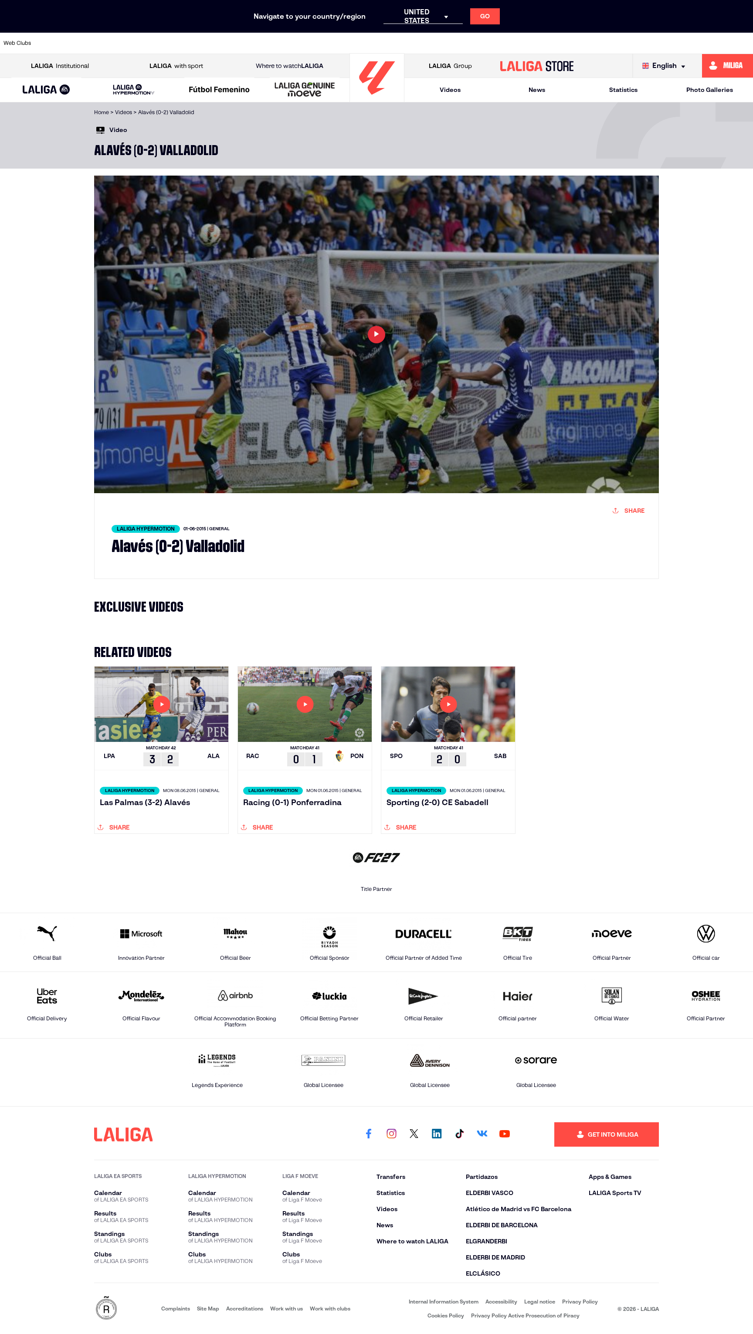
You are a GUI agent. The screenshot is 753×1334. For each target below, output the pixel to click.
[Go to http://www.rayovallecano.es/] (455, 43)
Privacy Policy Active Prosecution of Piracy (525, 1315)
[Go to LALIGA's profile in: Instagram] (391, 1134)
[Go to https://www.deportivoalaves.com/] (203, 43)
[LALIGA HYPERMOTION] (133, 90)
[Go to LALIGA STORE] (537, 66)
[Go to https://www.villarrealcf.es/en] (743, 43)
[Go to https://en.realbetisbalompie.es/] (563, 43)
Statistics (623, 89)
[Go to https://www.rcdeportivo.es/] (491, 43)
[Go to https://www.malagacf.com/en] (383, 43)
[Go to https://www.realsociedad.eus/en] (635, 43)
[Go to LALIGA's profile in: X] (414, 1134)
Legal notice (539, 1301)
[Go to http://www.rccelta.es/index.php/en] (168, 43)
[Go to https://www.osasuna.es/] (132, 43)
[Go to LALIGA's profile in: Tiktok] (459, 1134)
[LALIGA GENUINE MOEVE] (305, 90)
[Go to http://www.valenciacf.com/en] (707, 43)
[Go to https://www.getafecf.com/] (312, 43)
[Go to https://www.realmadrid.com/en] (599, 43)
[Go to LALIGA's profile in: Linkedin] (436, 1134)
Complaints (175, 1308)
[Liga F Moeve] (219, 90)
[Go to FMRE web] (106, 1308)
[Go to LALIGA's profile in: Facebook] (368, 1134)
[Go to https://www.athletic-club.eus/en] (60, 43)
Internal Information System (443, 1301)
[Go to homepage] (377, 98)
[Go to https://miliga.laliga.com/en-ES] (727, 66)
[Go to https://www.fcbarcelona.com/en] (275, 43)
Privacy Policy (580, 1301)
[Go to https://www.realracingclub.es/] (419, 43)
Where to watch (289, 65)
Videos (450, 89)
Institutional (60, 65)
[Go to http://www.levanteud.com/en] (347, 43)
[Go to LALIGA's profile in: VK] (482, 1134)
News (537, 89)
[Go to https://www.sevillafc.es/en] (671, 43)
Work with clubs (330, 1308)
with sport (176, 65)
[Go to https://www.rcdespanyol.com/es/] (527, 43)
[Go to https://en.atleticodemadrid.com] (96, 43)
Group (450, 65)
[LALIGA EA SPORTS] (46, 90)
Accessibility (501, 1301)
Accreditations (244, 1308)
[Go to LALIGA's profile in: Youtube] (504, 1134)
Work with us (286, 1308)
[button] (46, 90)
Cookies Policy (445, 1315)
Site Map (208, 1308)
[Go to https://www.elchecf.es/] (240, 43)
